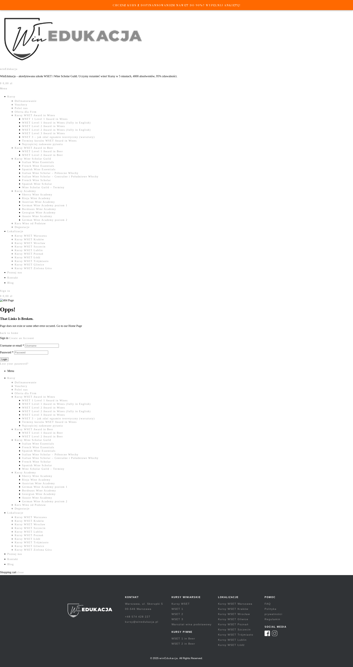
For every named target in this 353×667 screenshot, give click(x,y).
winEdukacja (8, 69)
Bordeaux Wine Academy (39, 209)
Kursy (11, 96)
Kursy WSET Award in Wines (35, 115)
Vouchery (21, 104)
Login (4, 359)
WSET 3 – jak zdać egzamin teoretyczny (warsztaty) (58, 137)
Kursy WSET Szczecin (30, 246)
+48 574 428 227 (137, 616)
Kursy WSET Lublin (29, 250)
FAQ (268, 603)
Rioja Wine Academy (36, 198)
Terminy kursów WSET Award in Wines (49, 140)
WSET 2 (177, 614)
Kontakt (12, 277)
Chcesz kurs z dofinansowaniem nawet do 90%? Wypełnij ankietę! (176, 5)
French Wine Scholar (36, 180)
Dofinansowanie (26, 101)
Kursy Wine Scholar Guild (33, 158)
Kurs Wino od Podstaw (30, 223)
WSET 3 (177, 619)
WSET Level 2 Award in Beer (42, 155)
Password (6, 352)
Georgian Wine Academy (39, 212)
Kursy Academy (25, 191)
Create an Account (21, 338)
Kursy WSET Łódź (27, 257)
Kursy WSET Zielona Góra (33, 268)
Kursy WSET (181, 603)
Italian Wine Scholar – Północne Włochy (50, 173)
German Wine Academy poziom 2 (44, 220)
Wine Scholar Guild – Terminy (43, 187)
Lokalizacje (15, 231)
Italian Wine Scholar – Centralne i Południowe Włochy (60, 176)
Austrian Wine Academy (38, 202)
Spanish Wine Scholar (37, 184)
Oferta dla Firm (26, 111)
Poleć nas (21, 108)
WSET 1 (177, 608)
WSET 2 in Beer (183, 643)
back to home (9, 333)
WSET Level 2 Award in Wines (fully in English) (56, 130)
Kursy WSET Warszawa (31, 235)
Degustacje (22, 227)
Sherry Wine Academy (37, 194)
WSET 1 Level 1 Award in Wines (45, 119)
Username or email (12, 345)
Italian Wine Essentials (38, 162)
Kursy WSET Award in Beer (34, 148)
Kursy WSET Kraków (29, 239)
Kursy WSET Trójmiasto (32, 261)
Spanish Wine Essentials (39, 169)
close (20, 572)
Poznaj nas (14, 272)
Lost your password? (14, 363)
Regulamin (272, 619)
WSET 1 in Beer (183, 638)
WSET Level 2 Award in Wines (43, 126)
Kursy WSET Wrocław (30, 243)
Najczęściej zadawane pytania (42, 144)
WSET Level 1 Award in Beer (42, 151)
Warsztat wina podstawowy (192, 624)
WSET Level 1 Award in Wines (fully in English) (56, 122)
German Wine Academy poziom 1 (44, 205)
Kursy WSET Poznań (29, 253)
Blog (10, 282)
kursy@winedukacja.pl (141, 621)
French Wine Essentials (38, 166)
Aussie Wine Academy (37, 216)
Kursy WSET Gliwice (29, 264)
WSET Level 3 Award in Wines (43, 133)
